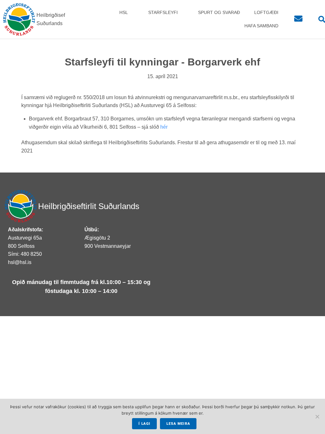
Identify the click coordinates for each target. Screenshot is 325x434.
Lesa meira (178, 424)
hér (164, 127)
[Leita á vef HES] (318, 19)
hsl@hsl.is (19, 262)
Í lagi (144, 424)
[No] (317, 416)
